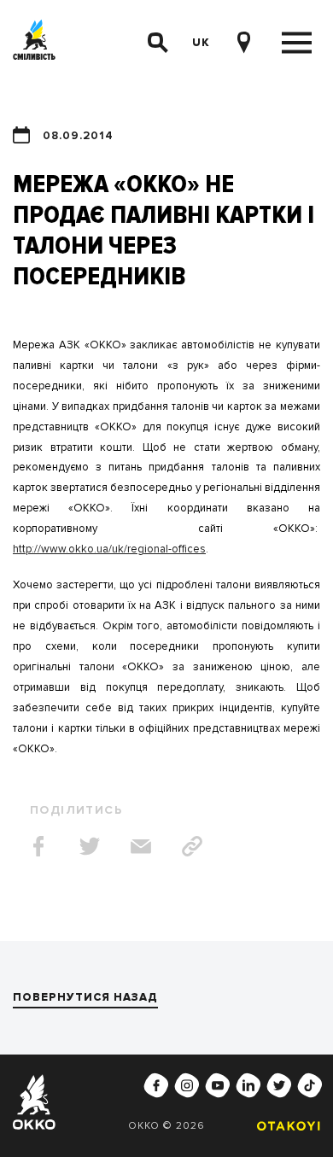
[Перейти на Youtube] (218, 1085)
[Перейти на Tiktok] (310, 1085)
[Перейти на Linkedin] (248, 1085)
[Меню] (297, 43)
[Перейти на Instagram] (187, 1085)
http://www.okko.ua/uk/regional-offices (109, 549)
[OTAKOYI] (284, 1125)
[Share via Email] (140, 846)
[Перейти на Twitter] (279, 1085)
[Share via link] (192, 846)
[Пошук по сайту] (158, 42)
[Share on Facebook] (38, 846)
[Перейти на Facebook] (156, 1085)
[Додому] (34, 43)
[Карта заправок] (243, 42)
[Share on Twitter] (89, 846)
